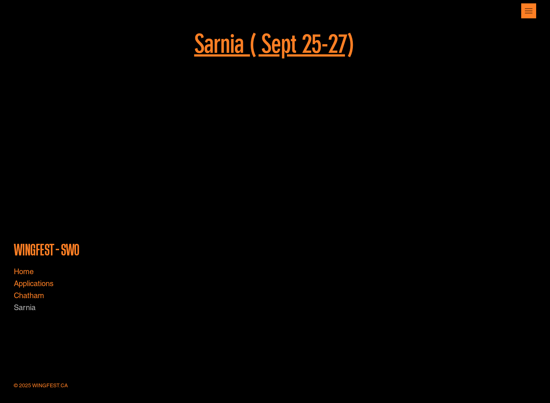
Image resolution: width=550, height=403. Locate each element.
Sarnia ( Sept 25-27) (274, 44)
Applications (34, 283)
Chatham (29, 295)
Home (24, 271)
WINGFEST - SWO (47, 250)
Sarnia (25, 307)
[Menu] (528, 10)
